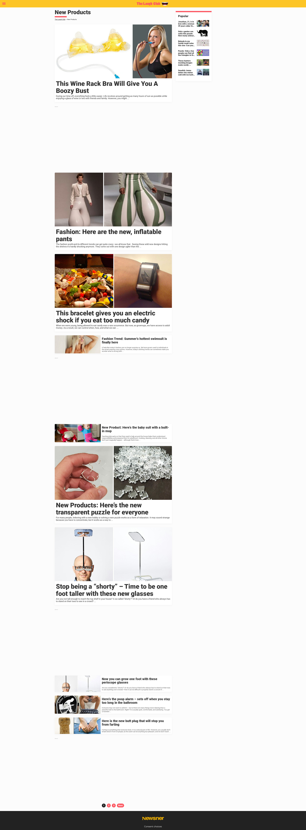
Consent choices (153, 826)
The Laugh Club (60, 19)
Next (120, 805)
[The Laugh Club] (152, 3)
